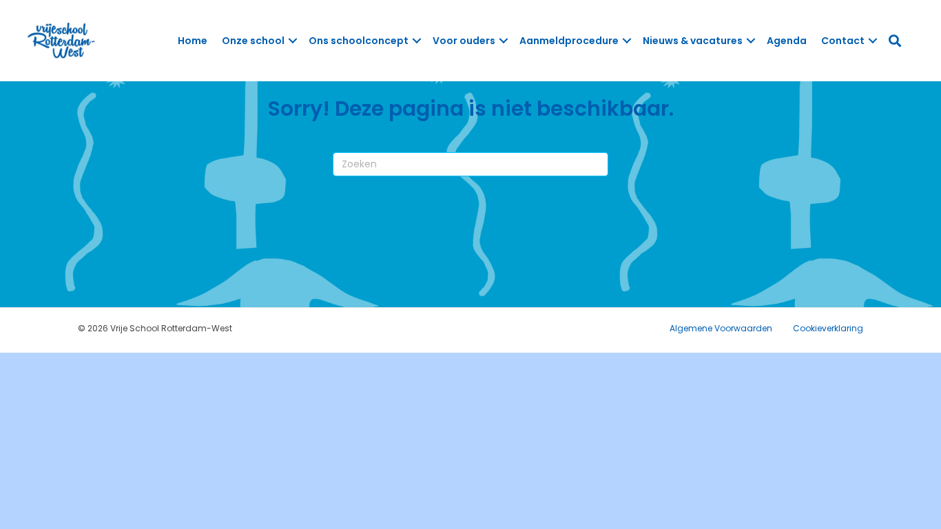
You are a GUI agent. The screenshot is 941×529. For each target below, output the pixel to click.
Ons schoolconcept (359, 41)
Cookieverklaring (828, 328)
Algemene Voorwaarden (721, 328)
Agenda (787, 41)
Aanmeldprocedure (569, 41)
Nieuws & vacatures (693, 41)
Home (192, 41)
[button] (293, 40)
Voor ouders (464, 41)
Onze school (253, 41)
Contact (843, 41)
